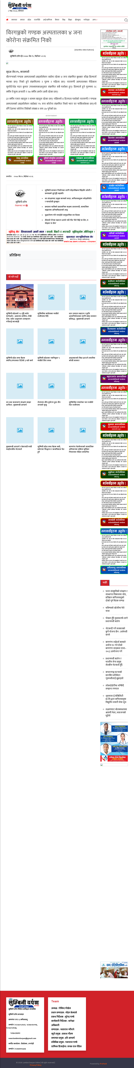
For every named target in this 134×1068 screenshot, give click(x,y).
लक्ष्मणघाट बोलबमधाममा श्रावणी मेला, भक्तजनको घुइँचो (116, 713)
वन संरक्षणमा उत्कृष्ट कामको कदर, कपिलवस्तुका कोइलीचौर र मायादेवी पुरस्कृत (68, 200)
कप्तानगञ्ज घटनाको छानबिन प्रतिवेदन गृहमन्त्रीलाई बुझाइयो (114, 675)
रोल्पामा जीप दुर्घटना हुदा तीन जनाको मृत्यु (49, 404)
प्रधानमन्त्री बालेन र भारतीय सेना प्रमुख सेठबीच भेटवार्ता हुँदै (114, 662)
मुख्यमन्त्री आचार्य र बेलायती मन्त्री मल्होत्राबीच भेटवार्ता (19, 448)
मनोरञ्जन (87, 19)
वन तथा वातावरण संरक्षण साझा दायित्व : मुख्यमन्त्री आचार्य (18, 404)
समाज (22, 19)
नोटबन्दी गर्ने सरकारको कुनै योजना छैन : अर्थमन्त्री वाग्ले (116, 632)
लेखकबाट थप (20, 205)
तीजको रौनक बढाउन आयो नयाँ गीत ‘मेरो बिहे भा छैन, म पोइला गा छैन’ (66, 221)
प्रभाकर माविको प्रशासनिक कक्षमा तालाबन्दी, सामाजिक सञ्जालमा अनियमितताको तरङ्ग (67, 208)
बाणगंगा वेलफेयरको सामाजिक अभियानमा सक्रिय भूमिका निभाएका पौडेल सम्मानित (81, 449)
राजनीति (37, 19)
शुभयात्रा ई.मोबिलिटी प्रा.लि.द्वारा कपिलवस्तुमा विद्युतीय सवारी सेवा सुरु (116, 699)
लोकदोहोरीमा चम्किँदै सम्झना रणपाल (115, 687)
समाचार (14, 19)
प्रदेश (29, 19)
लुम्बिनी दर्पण (15, 56)
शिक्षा (70, 19)
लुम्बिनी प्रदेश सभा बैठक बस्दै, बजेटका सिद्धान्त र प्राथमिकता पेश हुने (51, 449)
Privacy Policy (35, 1065)
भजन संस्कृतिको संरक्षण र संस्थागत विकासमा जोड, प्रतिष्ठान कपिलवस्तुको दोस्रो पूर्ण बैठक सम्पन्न (116, 596)
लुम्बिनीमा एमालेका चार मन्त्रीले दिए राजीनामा (81, 404)
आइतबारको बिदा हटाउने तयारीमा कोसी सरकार (82, 359)
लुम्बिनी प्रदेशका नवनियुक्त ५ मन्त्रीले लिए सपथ (49, 359)
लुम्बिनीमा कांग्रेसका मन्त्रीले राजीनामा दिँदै (48, 315)
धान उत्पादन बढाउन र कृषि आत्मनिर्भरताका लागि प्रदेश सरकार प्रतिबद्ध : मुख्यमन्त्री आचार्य (82, 316)
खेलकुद (78, 19)
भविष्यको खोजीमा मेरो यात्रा (115, 609)
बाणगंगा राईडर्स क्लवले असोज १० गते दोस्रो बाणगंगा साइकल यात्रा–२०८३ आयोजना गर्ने (116, 646)
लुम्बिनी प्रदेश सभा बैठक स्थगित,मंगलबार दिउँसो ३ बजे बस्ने (19, 359)
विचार (57, 19)
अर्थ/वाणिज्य (47, 19)
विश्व (63, 19)
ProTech (103, 1063)
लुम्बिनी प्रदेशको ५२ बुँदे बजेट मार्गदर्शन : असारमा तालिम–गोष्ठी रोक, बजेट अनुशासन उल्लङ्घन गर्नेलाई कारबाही (19, 317)
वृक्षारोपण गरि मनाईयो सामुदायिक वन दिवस (62, 215)
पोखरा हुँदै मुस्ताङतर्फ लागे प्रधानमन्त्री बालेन (117, 619)
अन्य (94, 19)
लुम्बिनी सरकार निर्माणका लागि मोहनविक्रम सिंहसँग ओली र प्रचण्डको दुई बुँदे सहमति (68, 192)
